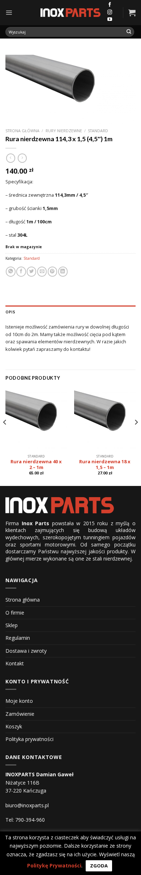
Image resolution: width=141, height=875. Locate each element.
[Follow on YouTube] (109, 19)
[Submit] (129, 32)
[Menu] (8, 12)
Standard (98, 130)
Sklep (11, 625)
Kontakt (14, 663)
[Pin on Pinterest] (52, 271)
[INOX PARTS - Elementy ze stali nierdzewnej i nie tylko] (70, 12)
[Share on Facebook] (21, 271)
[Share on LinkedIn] (63, 271)
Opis (10, 311)
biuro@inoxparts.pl (27, 805)
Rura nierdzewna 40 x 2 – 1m (36, 464)
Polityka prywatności (29, 739)
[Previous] (5, 436)
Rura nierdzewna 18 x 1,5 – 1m (105, 464)
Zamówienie (19, 713)
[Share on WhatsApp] (10, 271)
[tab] (70, 311)
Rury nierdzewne (64, 130)
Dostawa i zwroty (26, 650)
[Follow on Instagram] (109, 12)
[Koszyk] (132, 13)
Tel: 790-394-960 (25, 819)
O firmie (14, 612)
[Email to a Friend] (42, 271)
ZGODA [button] (99, 865)
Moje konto (19, 700)
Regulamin (17, 637)
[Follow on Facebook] (109, 5)
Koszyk (13, 726)
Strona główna (22, 130)
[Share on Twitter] (31, 271)
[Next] (136, 436)
